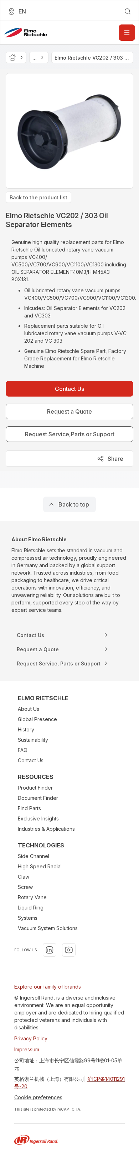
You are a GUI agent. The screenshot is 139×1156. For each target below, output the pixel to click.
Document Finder (38, 798)
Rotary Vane (32, 897)
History (26, 729)
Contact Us (30, 760)
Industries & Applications (46, 829)
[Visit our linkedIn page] (49, 950)
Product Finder (35, 788)
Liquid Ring (30, 908)
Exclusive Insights (38, 818)
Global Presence (37, 719)
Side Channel (33, 856)
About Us (28, 709)
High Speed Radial (40, 866)
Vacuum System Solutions (48, 928)
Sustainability (33, 740)
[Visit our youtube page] (69, 950)
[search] (127, 11)
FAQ (22, 750)
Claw (23, 877)
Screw (25, 887)
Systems (27, 918)
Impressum (26, 1049)
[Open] (127, 32)
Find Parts (29, 808)
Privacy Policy (30, 1038)
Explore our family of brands (47, 987)
